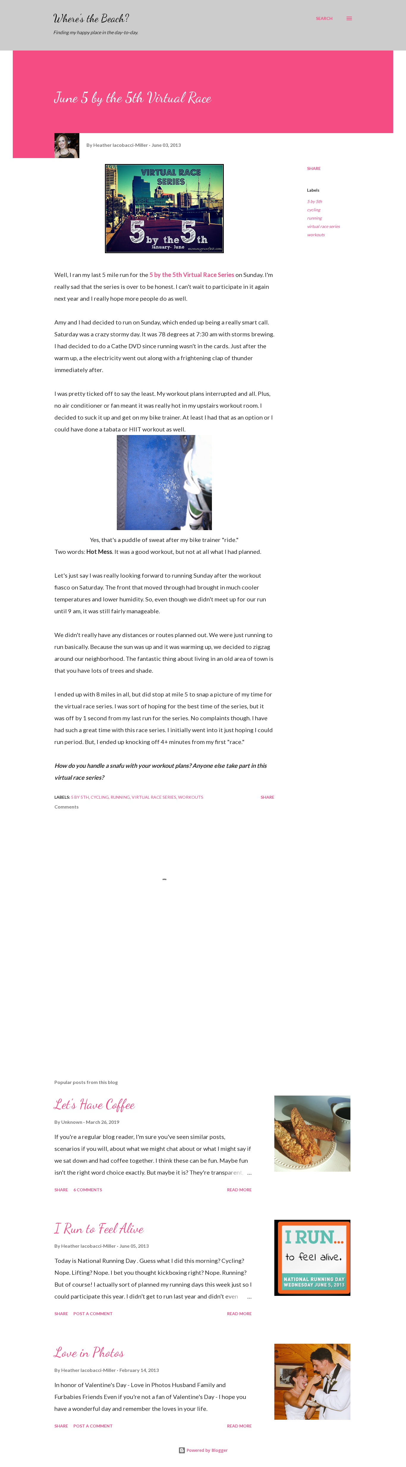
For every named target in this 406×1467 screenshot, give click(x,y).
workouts (316, 234)
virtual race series (323, 226)
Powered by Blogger (206, 1450)
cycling (313, 209)
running (314, 217)
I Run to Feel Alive (98, 1228)
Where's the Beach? (91, 18)
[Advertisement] (154, 1005)
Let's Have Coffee (94, 1104)
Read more (239, 1189)
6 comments (87, 1189)
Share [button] (314, 168)
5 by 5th (314, 201)
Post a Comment (93, 1313)
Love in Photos (89, 1352)
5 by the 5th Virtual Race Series (192, 274)
